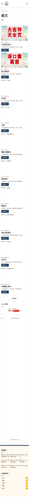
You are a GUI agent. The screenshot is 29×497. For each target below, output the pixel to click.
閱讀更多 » (5, 50)
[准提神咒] (14, 167)
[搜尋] (27, 4)
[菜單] (2, 4)
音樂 (3, 488)
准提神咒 (4, 179)
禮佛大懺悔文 (6, 152)
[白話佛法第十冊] (14, 467)
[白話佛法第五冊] (5, 461)
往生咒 (3, 260)
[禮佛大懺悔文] (14, 140)
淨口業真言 (5, 72)
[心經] (14, 113)
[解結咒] (14, 194)
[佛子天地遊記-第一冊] (5, 456)
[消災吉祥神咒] (14, 221)
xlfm (3, 42)
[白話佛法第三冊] (5, 467)
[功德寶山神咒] (14, 275)
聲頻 (3, 485)
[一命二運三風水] (23, 461)
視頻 (3, 483)
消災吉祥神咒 (6, 233)
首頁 (3, 10)
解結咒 (3, 206)
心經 (3, 125)
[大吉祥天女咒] (14, 33)
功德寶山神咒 (6, 287)
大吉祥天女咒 (6, 45)
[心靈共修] (6, 3)
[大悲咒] (14, 87)
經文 (3, 478)
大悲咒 (3, 98)
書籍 (3, 480)
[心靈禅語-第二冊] (14, 456)
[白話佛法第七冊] (14, 461)
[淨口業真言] (14, 60)
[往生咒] (14, 248)
